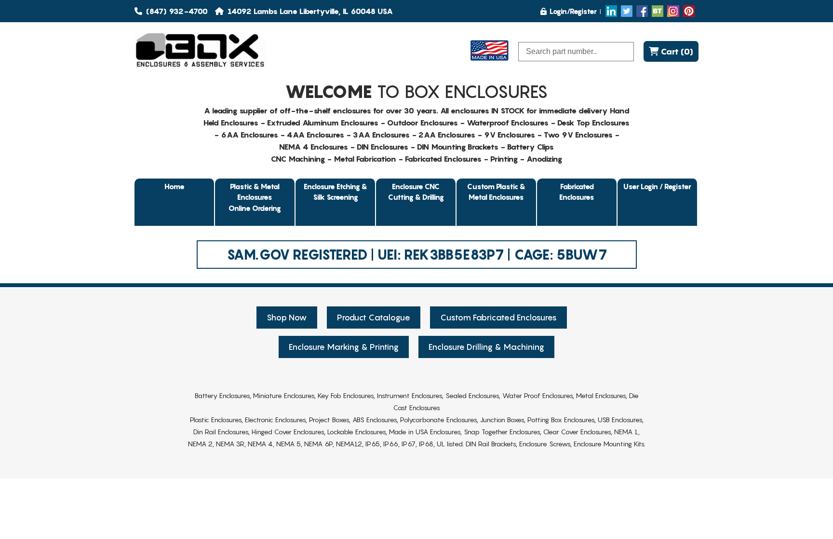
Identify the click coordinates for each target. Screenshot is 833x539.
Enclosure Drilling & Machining (486, 347)
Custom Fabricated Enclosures (498, 317)
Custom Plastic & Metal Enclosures (496, 192)
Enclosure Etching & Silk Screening (335, 192)
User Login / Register (657, 186)
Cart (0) (675, 51)
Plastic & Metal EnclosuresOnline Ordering (254, 197)
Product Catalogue (373, 317)
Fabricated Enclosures (576, 192)
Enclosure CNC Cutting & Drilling (416, 192)
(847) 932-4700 (176, 11)
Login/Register (573, 11)
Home (174, 186)
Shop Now (287, 317)
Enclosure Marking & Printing (344, 347)
